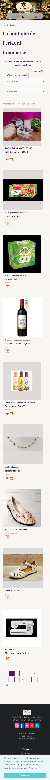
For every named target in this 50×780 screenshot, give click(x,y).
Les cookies (27, 736)
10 (29, 679)
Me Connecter (27, 753)
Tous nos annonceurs (27, 738)
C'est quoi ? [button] (34, 768)
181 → (7, 685)
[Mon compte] (23, 17)
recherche (36, 71)
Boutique (13, 25)
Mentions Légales (27, 733)
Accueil (5, 25)
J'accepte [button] (25, 775)
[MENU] (35, 16)
